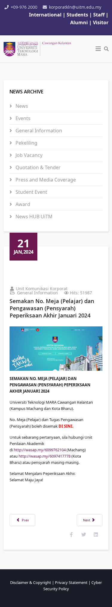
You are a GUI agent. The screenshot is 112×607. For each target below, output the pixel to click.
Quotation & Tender (37, 167)
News (21, 106)
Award (22, 204)
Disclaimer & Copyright (30, 582)
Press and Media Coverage (45, 179)
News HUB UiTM (33, 216)
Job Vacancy (28, 155)
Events (22, 118)
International (45, 14)
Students (78, 14)
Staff (99, 14)
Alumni (79, 22)
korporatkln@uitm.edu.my (75, 7)
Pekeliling (25, 143)
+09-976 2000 (24, 7)
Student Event (30, 192)
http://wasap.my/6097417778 (44, 456)
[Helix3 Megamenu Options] (98, 48)
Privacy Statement (71, 582)
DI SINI (65, 426)
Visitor (100, 22)
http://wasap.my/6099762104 (40, 449)
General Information (38, 130)
